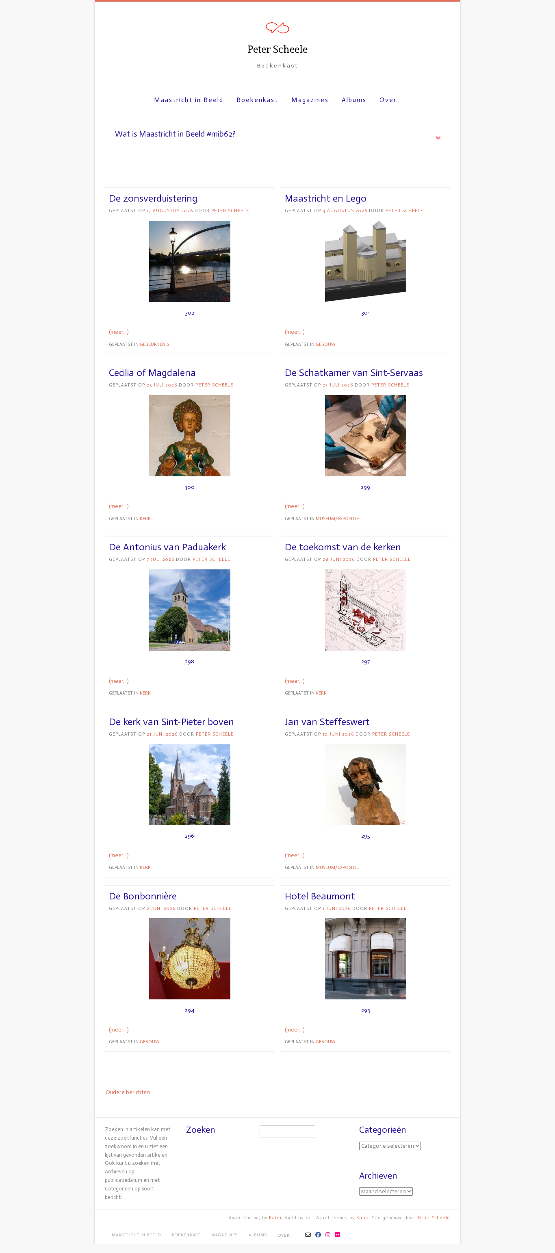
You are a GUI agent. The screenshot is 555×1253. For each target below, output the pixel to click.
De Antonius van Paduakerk (167, 547)
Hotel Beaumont (320, 896)
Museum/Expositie (337, 518)
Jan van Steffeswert (327, 721)
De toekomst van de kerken (343, 547)
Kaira (275, 1217)
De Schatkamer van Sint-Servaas (354, 372)
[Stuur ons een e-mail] (308, 1235)
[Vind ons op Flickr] (337, 1235)
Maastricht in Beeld (188, 100)
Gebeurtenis (154, 344)
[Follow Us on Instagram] (328, 1235)
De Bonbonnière (143, 896)
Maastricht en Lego (325, 198)
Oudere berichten (128, 1092)
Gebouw (325, 344)
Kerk (145, 518)
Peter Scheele (277, 49)
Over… (390, 100)
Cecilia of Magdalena (152, 372)
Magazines (310, 100)
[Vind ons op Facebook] (318, 1235)
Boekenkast (257, 100)
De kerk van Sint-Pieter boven (171, 721)
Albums (354, 100)
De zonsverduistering (153, 198)
